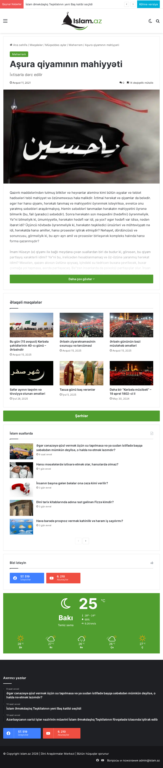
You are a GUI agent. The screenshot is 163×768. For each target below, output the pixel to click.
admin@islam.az (149, 760)
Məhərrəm (76, 45)
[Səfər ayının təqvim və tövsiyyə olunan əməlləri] (31, 373)
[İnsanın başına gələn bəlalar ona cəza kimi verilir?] (21, 489)
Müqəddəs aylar (55, 45)
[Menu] (5, 22)
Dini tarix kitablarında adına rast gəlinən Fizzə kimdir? (75, 502)
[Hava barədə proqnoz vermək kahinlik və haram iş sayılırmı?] (21, 527)
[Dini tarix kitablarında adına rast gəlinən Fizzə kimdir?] (21, 508)
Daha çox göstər (81, 279)
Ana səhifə (19, 45)
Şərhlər (81, 416)
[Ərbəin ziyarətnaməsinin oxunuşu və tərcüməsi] (81, 325)
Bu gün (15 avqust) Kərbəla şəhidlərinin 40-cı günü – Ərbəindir (29, 345)
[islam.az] (81, 21)
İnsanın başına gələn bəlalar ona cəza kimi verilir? (72, 483)
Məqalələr (36, 45)
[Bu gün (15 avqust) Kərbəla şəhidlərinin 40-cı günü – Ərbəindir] (31, 325)
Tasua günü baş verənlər (77, 389)
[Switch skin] (150, 22)
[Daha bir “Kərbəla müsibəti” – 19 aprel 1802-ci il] (131, 373)
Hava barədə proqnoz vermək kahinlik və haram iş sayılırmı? (79, 521)
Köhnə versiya (148, 4)
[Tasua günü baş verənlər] (81, 373)
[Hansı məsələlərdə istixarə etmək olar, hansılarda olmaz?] (21, 470)
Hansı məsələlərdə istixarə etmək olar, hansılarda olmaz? (77, 464)
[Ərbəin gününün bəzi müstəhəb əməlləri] (131, 325)
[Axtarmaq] (158, 22)
